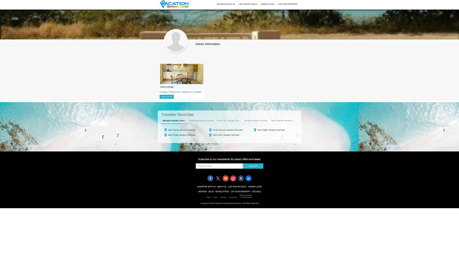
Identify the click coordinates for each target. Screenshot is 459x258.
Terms (215, 197)
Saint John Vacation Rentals (226, 135)
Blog (211, 192)
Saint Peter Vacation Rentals (271, 130)
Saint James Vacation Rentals (182, 130)
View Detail (166, 97)
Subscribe (253, 166)
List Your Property (288, 4)
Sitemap (223, 197)
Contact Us (233, 197)
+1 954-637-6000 (246, 197)
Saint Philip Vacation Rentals (181, 135)
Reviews (202, 192)
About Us (221, 187)
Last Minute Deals (248, 4)
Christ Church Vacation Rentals (227, 130)
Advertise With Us (226, 4)
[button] (175, 120)
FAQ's (208, 197)
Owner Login (267, 4)
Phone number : (247, 195)
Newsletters (222, 192)
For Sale (256, 192)
